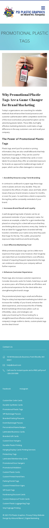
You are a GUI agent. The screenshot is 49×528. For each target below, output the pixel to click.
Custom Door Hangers (12, 440)
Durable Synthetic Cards (13, 405)
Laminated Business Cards (14, 432)
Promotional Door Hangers (14, 463)
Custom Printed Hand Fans (14, 476)
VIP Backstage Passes (12, 414)
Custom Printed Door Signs (14, 485)
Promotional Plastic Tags (13, 409)
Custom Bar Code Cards (12, 400)
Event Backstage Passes (13, 423)
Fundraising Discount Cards (14, 494)
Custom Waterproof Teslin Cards (16, 499)
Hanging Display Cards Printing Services (19, 449)
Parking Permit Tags (11, 481)
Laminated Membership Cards (15, 458)
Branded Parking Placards (13, 418)
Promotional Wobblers (12, 467)
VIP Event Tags (9, 490)
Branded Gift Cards (11, 436)
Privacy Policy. (32, 515)
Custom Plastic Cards (11, 472)
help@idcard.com (14, 365)
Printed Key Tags (10, 454)
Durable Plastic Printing (12, 445)
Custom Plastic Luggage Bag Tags (16, 503)
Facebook (7, 388)
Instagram (24, 388)
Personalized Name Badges (14, 427)
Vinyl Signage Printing (11, 508)
